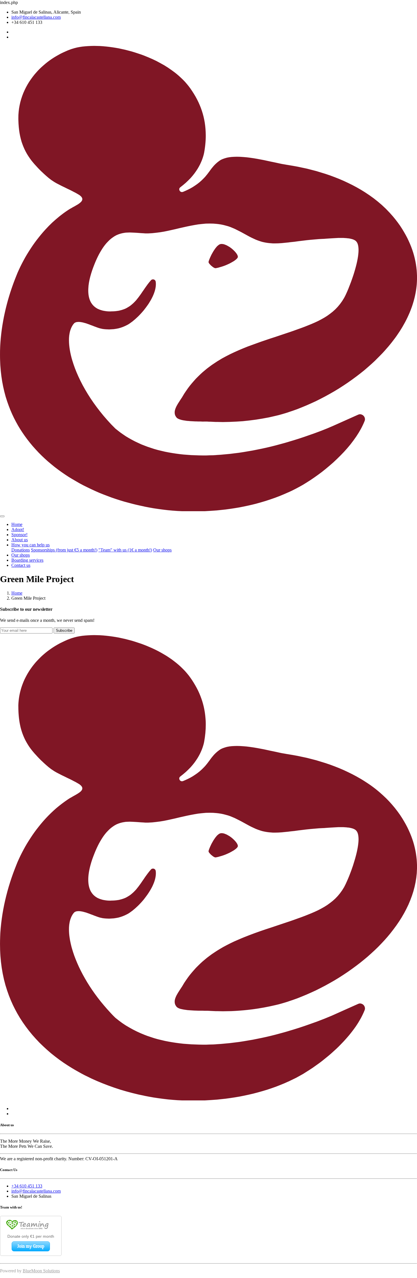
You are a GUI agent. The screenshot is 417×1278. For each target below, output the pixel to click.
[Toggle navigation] (2, 516)
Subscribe (64, 630)
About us (19, 539)
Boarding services (27, 560)
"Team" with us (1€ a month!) (125, 550)
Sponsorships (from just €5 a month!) (64, 550)
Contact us (20, 565)
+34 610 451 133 (26, 1186)
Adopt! (17, 529)
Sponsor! (19, 534)
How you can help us (30, 544)
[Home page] (208, 509)
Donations (20, 550)
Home (16, 524)
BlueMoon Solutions (41, 1270)
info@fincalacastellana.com (36, 17)
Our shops (162, 550)
